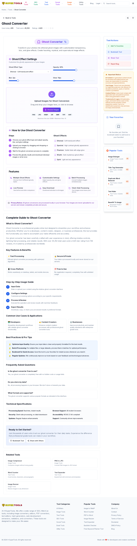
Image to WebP (89, 508)
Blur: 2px (12, 78)
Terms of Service (117, 519)
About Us (114, 508)
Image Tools (61, 512)
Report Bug (115, 64)
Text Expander (89, 522)
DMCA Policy (115, 525)
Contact (114, 512)
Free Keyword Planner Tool (93, 529)
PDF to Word (88, 515)
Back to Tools (11, 18)
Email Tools (60, 525)
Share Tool (115, 58)
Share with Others (37, 441)
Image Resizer (89, 519)
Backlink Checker (90, 525)
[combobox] (30, 72)
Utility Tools (61, 529)
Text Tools (60, 515)
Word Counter (89, 512)
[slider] (76, 70)
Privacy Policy (116, 515)
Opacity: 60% (58, 67)
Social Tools (61, 522)
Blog (91, 3)
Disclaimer (114, 522)
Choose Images (53, 110)
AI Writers (60, 508)
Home (4, 10)
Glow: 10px (57, 78)
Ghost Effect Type (15, 67)
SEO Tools (60, 519)
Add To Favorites (117, 46)
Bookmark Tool (18, 441)
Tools (10, 10)
